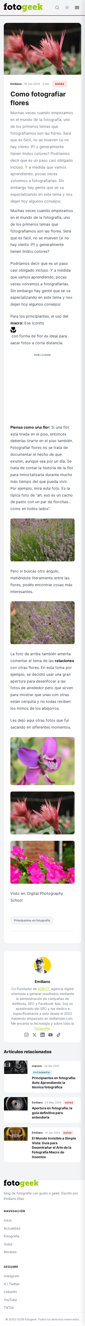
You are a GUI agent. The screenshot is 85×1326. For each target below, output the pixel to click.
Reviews (10, 1252)
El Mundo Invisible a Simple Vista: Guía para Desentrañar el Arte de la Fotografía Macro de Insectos (54, 1147)
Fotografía (42, 1072)
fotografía (42, 1028)
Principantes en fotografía (32, 920)
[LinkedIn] (42, 1035)
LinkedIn (10, 1292)
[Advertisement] (42, 387)
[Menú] (77, 7)
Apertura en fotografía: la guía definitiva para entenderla (52, 1112)
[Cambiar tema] (67, 7)
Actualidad (12, 1228)
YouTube (10, 1300)
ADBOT (43, 989)
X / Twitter (12, 1284)
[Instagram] (26, 1035)
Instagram (11, 1276)
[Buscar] (57, 7)
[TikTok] (58, 1035)
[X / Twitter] (34, 1035)
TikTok (9, 1307)
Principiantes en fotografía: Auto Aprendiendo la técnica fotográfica (54, 1082)
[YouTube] (50, 1035)
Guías (59, 84)
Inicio (8, 1220)
